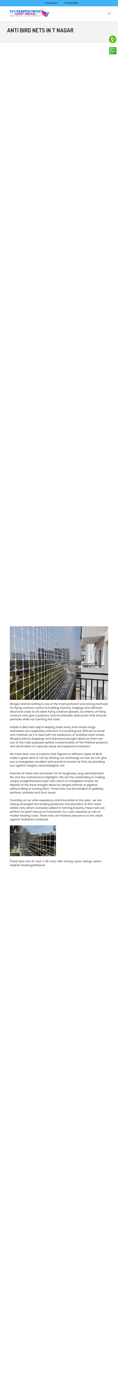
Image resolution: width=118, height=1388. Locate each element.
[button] (109, 13)
